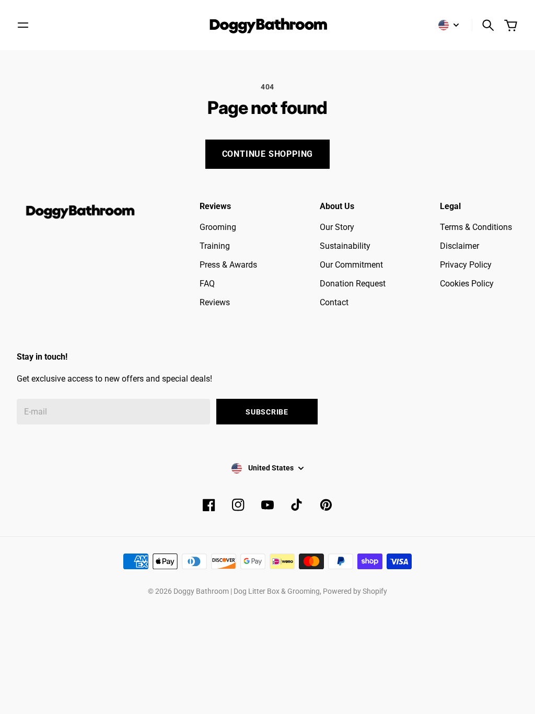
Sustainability (345, 246)
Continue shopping (267, 154)
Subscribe (267, 412)
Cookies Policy (467, 284)
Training (215, 246)
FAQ (207, 284)
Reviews (215, 302)
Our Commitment (351, 265)
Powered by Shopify (355, 591)
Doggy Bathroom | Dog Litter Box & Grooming (246, 591)
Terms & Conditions (476, 227)
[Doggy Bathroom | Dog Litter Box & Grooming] (267, 25)
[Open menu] (23, 25)
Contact (334, 302)
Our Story (337, 227)
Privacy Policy (466, 265)
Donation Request (353, 284)
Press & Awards (228, 265)
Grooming (218, 227)
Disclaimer (459, 246)
